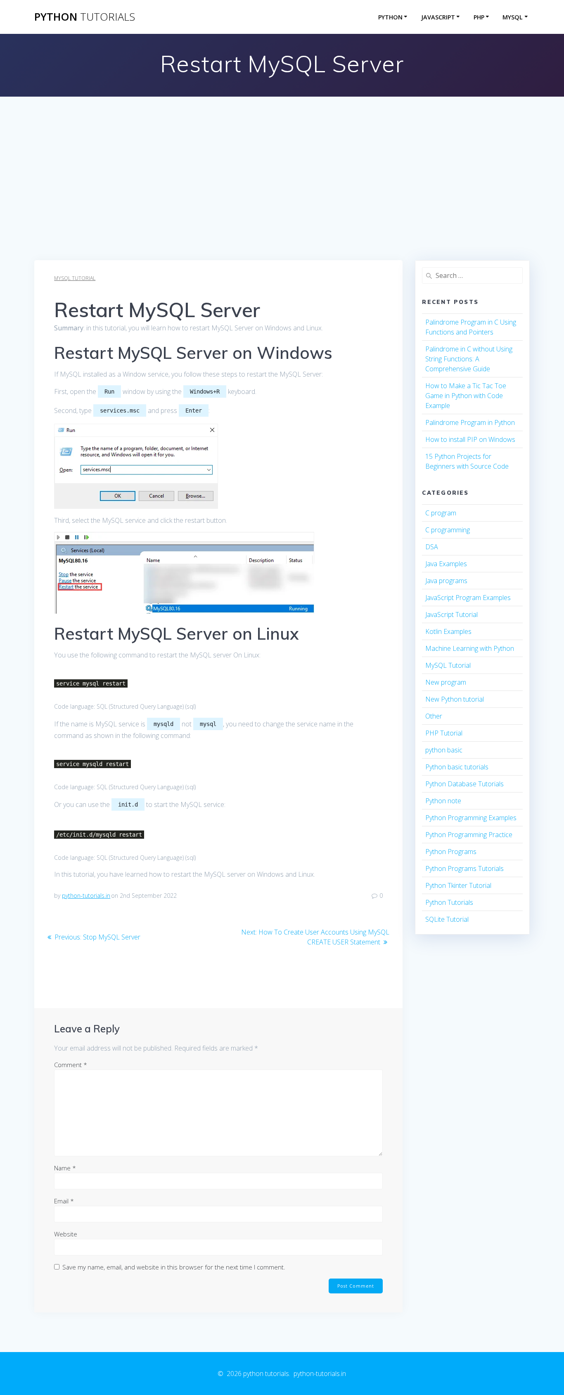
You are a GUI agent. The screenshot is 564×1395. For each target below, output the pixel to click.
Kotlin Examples (448, 631)
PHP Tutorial (443, 733)
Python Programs (450, 851)
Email (64, 1201)
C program (440, 512)
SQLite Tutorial (447, 919)
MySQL (512, 17)
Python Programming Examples (471, 817)
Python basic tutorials (456, 766)
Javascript (438, 17)
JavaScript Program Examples (468, 597)
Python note (443, 800)
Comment (70, 1064)
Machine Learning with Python (469, 648)
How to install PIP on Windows (470, 439)
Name (65, 1168)
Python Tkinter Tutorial (458, 885)
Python (390, 17)
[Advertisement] (282, 198)
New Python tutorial (454, 699)
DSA (431, 546)
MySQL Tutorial (74, 278)
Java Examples (446, 563)
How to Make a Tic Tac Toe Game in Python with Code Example (465, 395)
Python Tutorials (449, 902)
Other (433, 716)
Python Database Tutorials (464, 783)
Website (65, 1234)
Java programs (446, 580)
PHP (479, 17)
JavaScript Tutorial (451, 614)
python (84, 17)
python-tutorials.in (86, 895)
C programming (447, 529)
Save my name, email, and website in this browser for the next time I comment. (173, 1267)
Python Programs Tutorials (464, 868)
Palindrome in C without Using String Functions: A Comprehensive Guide (468, 358)
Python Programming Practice (468, 834)
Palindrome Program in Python (470, 422)
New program (445, 682)
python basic (443, 749)
